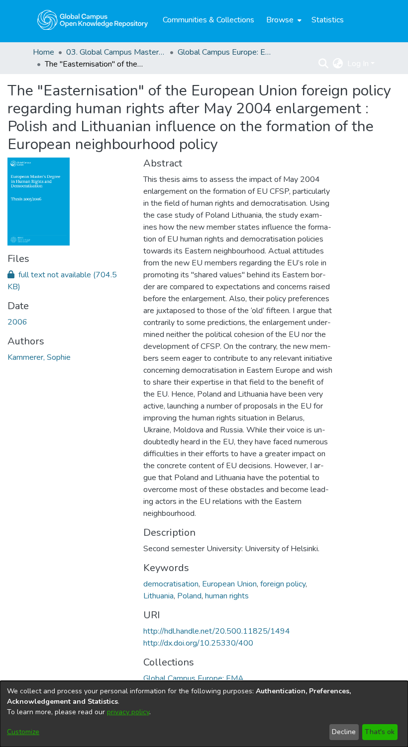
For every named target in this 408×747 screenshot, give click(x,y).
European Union (229, 584)
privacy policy (128, 712)
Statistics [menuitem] (327, 19)
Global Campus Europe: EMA (227, 52)
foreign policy (283, 584)
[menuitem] (283, 20)
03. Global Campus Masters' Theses (116, 52)
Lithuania (158, 595)
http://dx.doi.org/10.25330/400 (198, 643)
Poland (189, 595)
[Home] (92, 20)
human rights (227, 595)
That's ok (380, 732)
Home (43, 52)
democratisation (171, 584)
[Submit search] (323, 64)
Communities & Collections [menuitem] (208, 19)
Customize (23, 732)
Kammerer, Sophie (39, 357)
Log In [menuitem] (358, 63)
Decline (344, 732)
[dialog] (204, 714)
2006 (17, 322)
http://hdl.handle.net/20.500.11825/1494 (216, 631)
